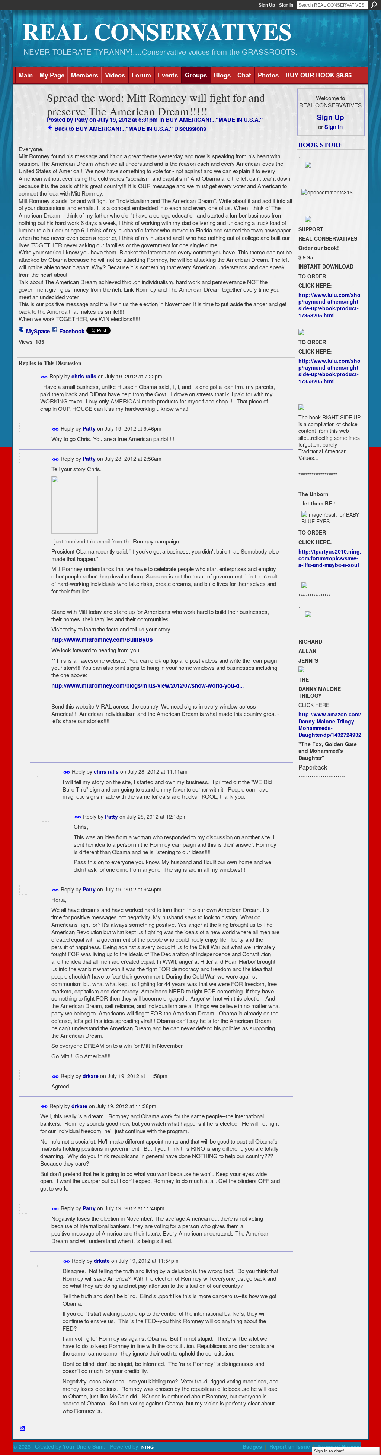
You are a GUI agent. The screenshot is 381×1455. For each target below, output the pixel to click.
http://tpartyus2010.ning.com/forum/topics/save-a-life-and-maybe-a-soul (329, 558)
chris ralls (83, 376)
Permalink (44, 377)
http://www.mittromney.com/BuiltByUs (102, 639)
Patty (81, 119)
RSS (22, 1428)
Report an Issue (289, 1446)
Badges (252, 1446)
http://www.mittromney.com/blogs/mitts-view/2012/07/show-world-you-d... (147, 685)
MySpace (38, 331)
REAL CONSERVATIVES (157, 31)
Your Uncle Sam (83, 1446)
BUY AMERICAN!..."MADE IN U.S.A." (214, 119)
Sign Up (267, 5)
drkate (91, 1076)
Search (374, 4)
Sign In (286, 5)
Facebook (71, 331)
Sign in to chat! (329, 1451)
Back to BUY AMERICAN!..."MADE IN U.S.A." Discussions (130, 128)
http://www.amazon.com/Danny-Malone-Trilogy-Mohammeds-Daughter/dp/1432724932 (329, 724)
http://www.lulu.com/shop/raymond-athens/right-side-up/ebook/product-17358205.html (329, 305)
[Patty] (30, 111)
